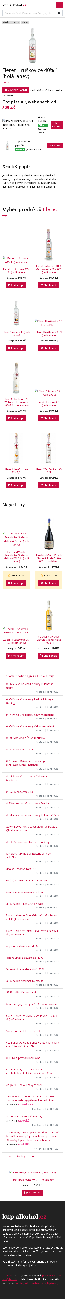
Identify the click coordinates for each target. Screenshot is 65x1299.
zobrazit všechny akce (19, 1156)
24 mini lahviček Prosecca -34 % (24, 1031)
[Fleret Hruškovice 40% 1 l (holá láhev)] (16, 260)
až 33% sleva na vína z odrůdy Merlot (27, 803)
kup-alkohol (14, 5)
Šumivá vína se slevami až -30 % (24, 892)
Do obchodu (56, 125)
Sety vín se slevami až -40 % (22, 946)
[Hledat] (59, 13)
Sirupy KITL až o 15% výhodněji (24, 1085)
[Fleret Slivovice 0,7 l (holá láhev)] (48, 393)
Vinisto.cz (40, 691)
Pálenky (24, 22)
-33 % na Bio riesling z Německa (24, 981)
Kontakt (7, 1275)
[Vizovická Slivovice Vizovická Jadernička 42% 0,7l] (48, 615)
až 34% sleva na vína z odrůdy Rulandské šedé (32, 815)
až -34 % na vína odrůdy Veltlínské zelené (30, 726)
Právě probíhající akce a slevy (30, 676)
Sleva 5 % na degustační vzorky (24, 1116)
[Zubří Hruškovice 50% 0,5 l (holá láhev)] (16, 630)
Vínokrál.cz (39, 1148)
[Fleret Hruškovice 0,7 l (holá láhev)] (48, 323)
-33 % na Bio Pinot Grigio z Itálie (24, 903)
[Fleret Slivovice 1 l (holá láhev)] (16, 313)
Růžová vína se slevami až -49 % (24, 957)
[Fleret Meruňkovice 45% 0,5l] (16, 448)
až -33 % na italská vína (19, 749)
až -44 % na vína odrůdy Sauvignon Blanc (30, 714)
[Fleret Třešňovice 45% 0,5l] (48, 448)
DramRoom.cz (38, 1108)
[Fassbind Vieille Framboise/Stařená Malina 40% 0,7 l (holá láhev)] (16, 539)
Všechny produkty (11, 22)
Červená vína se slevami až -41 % (25, 969)
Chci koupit (17, 285)
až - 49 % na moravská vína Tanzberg (28, 842)
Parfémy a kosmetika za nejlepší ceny (37, 1283)
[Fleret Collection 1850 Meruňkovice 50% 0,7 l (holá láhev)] (48, 245)
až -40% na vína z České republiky (25, 738)
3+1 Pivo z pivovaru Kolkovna (23, 1058)
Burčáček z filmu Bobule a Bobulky (26, 880)
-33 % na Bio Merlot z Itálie (21, 992)
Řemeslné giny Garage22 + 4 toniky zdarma (31, 1004)
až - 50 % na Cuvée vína (19, 792)
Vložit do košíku (17, 90)
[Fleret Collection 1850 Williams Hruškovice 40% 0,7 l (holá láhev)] (16, 378)
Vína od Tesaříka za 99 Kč (21, 869)
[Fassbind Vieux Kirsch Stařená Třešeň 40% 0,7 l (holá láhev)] (48, 534)
